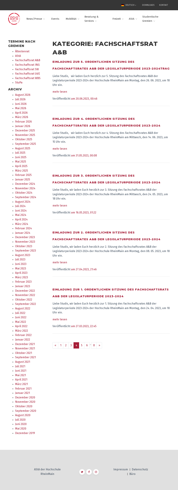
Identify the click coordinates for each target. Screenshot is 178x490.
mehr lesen (59, 91)
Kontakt (163, 5)
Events (55, 18)
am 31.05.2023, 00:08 (84, 155)
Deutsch (130, 5)
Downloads (148, 5)
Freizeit (116, 18)
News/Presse (34, 18)
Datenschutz (140, 469)
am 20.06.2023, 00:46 (84, 98)
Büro (132, 474)
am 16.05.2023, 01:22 (83, 212)
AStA (131, 18)
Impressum (121, 469)
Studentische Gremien (150, 18)
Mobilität (71, 18)
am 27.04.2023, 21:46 (84, 269)
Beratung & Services (91, 18)
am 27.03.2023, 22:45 (83, 326)
